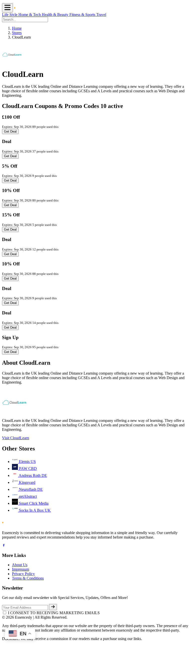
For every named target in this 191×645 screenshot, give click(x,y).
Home (17, 28)
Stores (17, 33)
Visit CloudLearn (15, 438)
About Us (19, 565)
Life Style (10, 14)
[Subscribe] (53, 607)
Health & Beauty (55, 14)
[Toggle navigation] (7, 7)
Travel (101, 14)
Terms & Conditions (28, 578)
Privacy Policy (23, 574)
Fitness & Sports (82, 14)
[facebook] (3, 546)
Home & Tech (30, 14)
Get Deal (10, 131)
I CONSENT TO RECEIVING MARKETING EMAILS (54, 613)
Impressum (20, 569)
